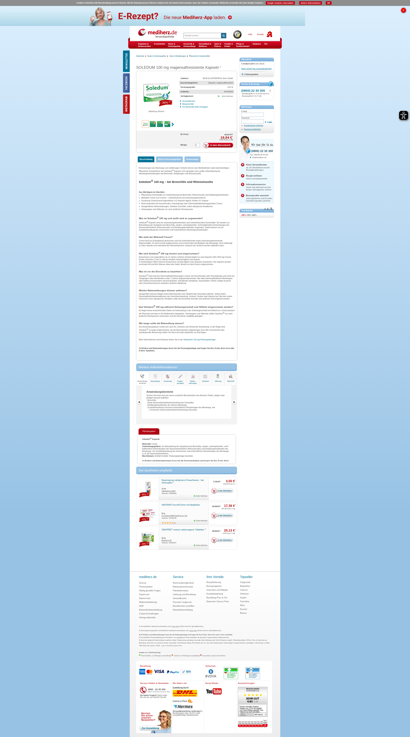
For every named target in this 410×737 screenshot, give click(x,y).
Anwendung (155, 381)
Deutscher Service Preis (217, 601)
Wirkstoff (230, 381)
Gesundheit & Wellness (205, 45)
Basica (243, 613)
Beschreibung (146, 159)
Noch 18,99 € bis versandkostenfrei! (256, 69)
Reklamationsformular (183, 587)
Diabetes (257, 44)
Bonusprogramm (214, 586)
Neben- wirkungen (193, 382)
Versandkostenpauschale (173, 645)
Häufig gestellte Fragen (149, 590)
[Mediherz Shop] (159, 33)
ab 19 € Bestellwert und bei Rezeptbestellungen (258, 167)
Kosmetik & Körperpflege (190, 45)
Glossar (142, 583)
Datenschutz (145, 598)
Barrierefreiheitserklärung (150, 610)
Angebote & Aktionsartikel (144, 45)
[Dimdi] (231, 673)
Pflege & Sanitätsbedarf (243, 45)
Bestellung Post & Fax (216, 597)
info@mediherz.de (259, 157)
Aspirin (243, 597)
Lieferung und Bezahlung (184, 594)
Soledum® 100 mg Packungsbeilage (200, 340)
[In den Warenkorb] (218, 145)
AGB (141, 606)
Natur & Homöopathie (174, 45)
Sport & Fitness (217, 45)
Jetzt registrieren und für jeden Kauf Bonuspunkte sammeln (259, 198)
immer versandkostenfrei (256, 177)
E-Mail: (244, 111)
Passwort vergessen (182, 602)
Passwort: (245, 118)
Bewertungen (192, 159)
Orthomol (244, 594)
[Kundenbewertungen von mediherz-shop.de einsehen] (253, 702)
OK (328, 3)
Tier (266, 44)
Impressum (144, 594)
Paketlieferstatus (181, 590)
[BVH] (211, 673)
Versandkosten (180, 598)
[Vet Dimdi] (253, 673)
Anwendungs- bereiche (142, 382)
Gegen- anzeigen (180, 382)
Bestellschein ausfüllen (183, 606)
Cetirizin (244, 590)
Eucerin (243, 609)
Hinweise (205, 381)
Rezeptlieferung (213, 582)
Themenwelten (145, 587)
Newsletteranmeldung (183, 610)
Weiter (234, 402)
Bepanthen (245, 586)
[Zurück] (139, 402)
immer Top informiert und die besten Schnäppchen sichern (258, 187)
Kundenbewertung (214, 594)
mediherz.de (148, 577)
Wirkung (218, 381)
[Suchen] (223, 35)
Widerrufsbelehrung (148, 602)
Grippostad (245, 582)
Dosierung (168, 381)
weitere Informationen (310, 3)
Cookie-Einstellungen (149, 613)
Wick (242, 605)
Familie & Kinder (228, 45)
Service (178, 577)
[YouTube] (214, 692)
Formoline (244, 601)
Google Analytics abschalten (280, 3)
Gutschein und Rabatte (217, 590)
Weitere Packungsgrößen (169, 159)
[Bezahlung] (171, 671)
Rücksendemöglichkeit (183, 583)
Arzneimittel (159, 44)
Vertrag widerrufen (147, 617)
